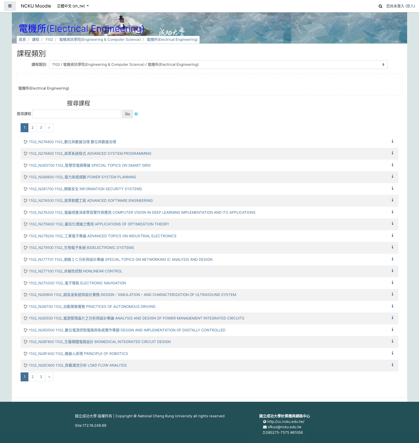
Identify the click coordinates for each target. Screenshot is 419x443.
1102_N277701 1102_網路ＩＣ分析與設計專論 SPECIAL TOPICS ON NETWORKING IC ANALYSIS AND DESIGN (120, 259)
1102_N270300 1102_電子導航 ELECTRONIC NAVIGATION (77, 283)
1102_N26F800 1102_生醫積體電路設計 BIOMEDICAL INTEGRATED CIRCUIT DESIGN (100, 341)
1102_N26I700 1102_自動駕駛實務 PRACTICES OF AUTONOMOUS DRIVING (92, 306)
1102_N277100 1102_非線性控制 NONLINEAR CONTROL (75, 271)
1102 (49, 39)
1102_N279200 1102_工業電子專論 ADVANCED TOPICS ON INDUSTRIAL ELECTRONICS (103, 236)
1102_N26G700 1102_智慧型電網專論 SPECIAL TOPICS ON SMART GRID (90, 165)
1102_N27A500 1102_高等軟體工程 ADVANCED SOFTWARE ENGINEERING (91, 200)
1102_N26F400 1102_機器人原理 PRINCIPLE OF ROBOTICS (78, 353)
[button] (380, 5)
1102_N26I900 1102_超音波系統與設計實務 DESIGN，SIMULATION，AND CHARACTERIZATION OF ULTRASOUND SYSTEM (132, 294)
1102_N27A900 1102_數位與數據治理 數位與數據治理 (72, 141)
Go (127, 114)
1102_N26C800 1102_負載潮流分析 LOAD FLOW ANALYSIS (78, 365)
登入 (410, 6)
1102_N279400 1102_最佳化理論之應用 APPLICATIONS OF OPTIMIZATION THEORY (99, 224)
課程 (35, 39)
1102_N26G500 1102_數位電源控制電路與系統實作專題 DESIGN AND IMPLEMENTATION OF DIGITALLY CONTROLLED (127, 330)
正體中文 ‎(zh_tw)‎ (71, 6)
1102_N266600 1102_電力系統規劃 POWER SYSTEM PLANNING (82, 177)
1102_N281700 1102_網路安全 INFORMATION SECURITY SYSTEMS (85, 189)
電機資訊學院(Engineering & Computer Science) (100, 39)
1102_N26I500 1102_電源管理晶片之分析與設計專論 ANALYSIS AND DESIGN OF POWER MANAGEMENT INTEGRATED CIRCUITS (136, 318)
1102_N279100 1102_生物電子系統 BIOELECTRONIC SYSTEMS (81, 247)
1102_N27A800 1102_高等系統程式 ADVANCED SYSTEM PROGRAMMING (90, 153)
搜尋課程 (24, 113)
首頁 (22, 39)
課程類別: (39, 64)
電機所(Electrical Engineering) (172, 39)
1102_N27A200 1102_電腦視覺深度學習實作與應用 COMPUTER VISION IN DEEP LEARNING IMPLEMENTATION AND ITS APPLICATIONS (142, 212)
